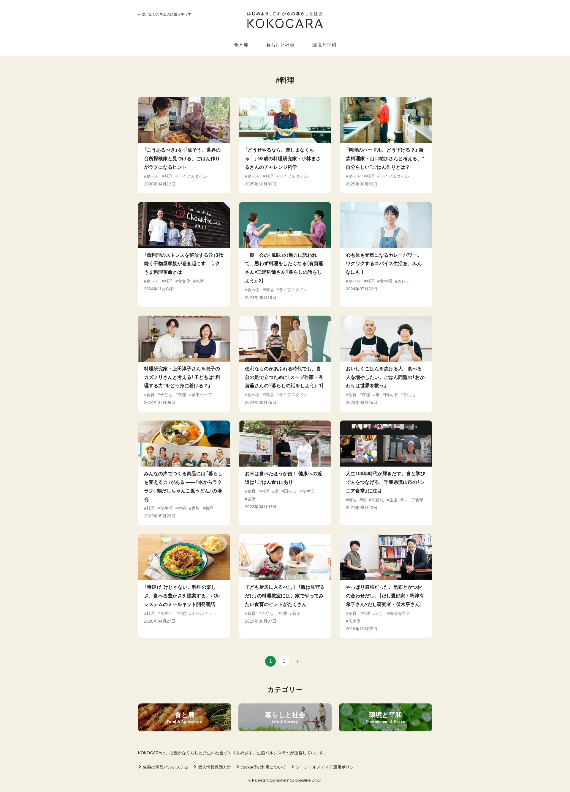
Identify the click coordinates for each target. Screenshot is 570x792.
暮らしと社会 (280, 45)
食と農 (241, 45)
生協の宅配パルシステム (166, 767)
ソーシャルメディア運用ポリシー (327, 767)
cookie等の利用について (263, 767)
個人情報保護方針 (214, 767)
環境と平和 (324, 45)
